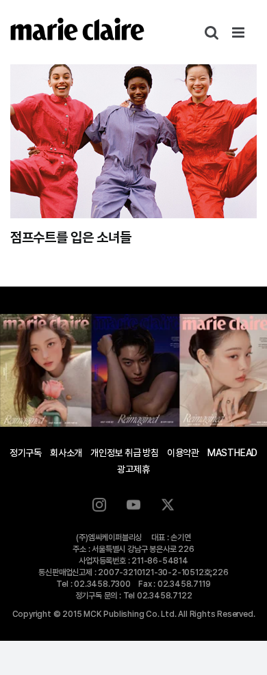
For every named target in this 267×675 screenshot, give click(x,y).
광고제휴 (133, 469)
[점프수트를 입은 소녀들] (133, 141)
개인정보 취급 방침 (124, 452)
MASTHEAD (232, 452)
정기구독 (26, 452)
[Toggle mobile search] (211, 32)
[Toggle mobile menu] (239, 32)
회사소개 (66, 452)
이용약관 (183, 452)
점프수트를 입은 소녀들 (70, 237)
